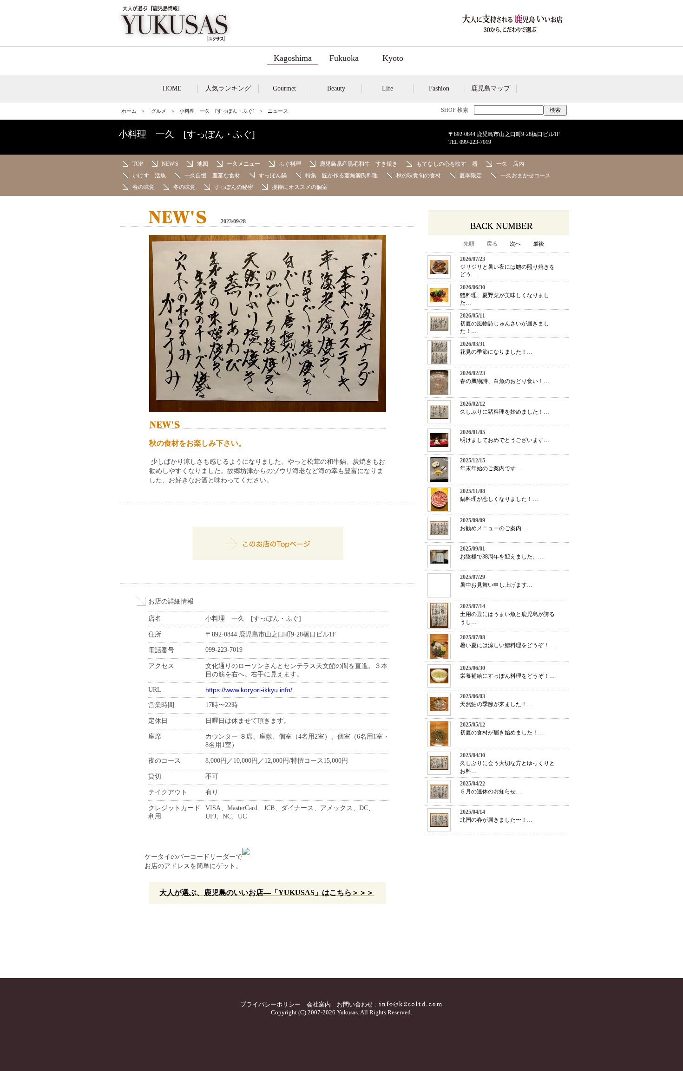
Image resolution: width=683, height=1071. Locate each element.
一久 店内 (510, 164)
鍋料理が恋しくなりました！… (499, 499)
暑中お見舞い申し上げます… (496, 585)
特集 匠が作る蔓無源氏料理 (341, 175)
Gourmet (284, 88)
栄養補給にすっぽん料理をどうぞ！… (507, 676)
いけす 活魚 (149, 175)
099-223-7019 (475, 142)
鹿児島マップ (490, 88)
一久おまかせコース (525, 175)
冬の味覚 (184, 187)
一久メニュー (243, 164)
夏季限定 (471, 175)
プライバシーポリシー (270, 1004)
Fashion (439, 88)
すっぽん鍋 (273, 175)
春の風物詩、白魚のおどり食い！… (504, 381)
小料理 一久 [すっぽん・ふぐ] (217, 111)
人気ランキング (228, 88)
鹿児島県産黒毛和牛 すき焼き (359, 164)
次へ (515, 243)
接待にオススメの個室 (300, 187)
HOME (172, 88)
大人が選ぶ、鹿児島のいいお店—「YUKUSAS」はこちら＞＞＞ (266, 892)
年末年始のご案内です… (490, 468)
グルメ (158, 111)
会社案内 (319, 1004)
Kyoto (392, 58)
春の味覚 (143, 187)
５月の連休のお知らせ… (490, 791)
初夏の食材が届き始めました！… (502, 732)
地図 (202, 164)
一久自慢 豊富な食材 (212, 175)
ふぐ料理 (290, 164)
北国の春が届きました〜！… (496, 820)
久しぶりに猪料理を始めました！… (504, 412)
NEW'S (170, 164)
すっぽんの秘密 (233, 187)
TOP (137, 164)
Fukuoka (344, 58)
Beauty (336, 88)
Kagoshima (293, 58)
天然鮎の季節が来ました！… (496, 704)
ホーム (129, 111)
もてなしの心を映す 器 (447, 164)
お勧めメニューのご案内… (493, 528)
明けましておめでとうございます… (504, 440)
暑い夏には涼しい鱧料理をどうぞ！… (507, 645)
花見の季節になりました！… (496, 352)
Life (387, 88)
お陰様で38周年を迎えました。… (502, 556)
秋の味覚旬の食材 (418, 175)
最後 (538, 243)
